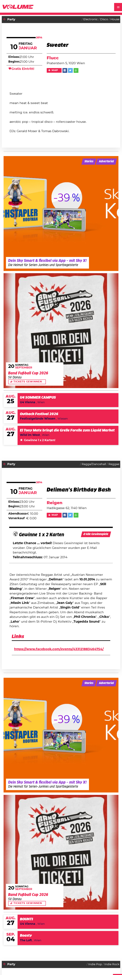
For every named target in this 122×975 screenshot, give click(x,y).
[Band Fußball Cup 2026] (61, 330)
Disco (104, 19)
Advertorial (106, 161)
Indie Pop (95, 964)
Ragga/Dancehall (94, 464)
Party (11, 19)
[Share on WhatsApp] (76, 70)
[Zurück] (5, 19)
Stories (89, 161)
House (114, 19)
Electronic (90, 19)
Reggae (113, 464)
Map (55, 70)
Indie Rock (111, 964)
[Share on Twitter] (70, 70)
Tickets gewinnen (28, 381)
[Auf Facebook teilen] (64, 70)
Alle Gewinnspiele (97, 534)
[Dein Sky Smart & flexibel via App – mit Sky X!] (61, 213)
